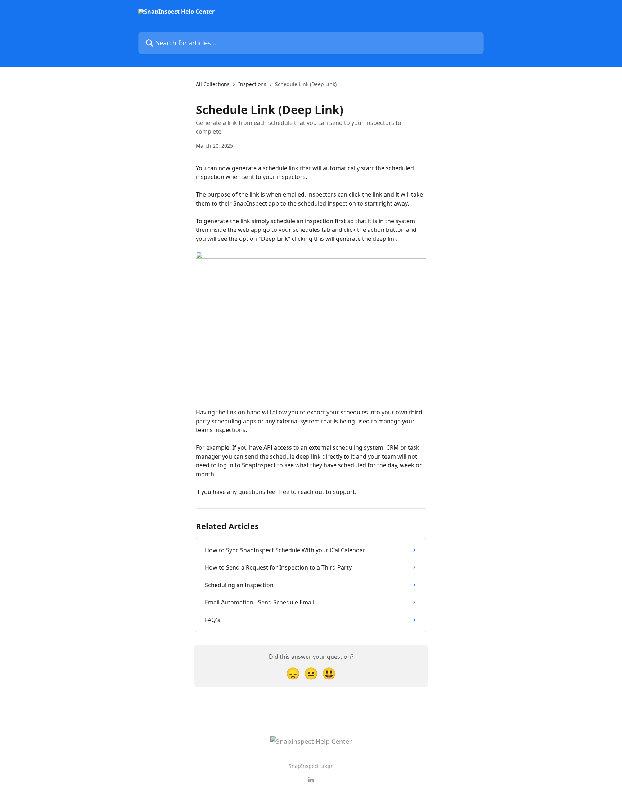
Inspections (252, 84)
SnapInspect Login (311, 765)
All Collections (213, 84)
